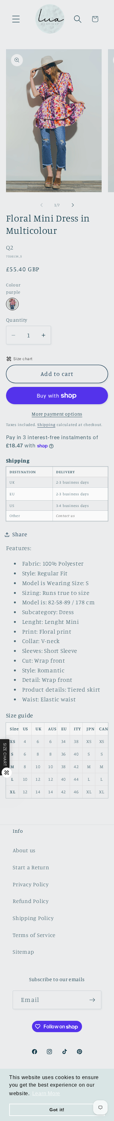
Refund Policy (31, 901)
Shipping (46, 424)
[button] (16, 19)
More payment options (57, 414)
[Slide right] (73, 205)
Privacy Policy (31, 884)
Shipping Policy (33, 918)
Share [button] (19, 534)
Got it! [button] (57, 1109)
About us (24, 850)
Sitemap (23, 951)
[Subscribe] (92, 1000)
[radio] (12, 304)
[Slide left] (41, 205)
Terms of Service (34, 935)
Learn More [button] (46, 1093)
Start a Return (31, 867)
